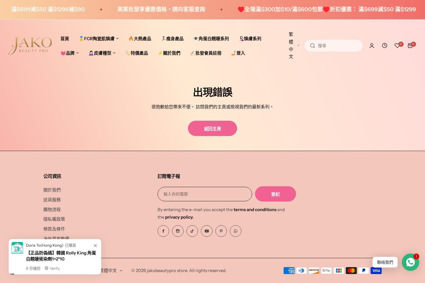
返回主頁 (212, 128)
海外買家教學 (56, 238)
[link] (95, 279)
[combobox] (334, 45)
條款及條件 (54, 229)
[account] (371, 45)
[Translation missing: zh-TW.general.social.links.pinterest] (221, 231)
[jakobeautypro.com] (30, 45)
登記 (275, 194)
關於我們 (52, 190)
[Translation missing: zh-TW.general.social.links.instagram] (178, 231)
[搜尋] (312, 45)
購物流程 (52, 209)
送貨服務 (52, 199)
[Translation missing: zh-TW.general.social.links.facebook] (163, 231)
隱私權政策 (54, 219)
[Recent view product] (384, 45)
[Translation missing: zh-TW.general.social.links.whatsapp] (235, 231)
